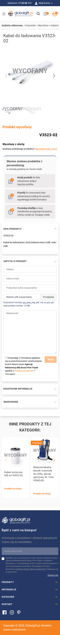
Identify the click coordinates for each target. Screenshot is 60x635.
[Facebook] (4, 612)
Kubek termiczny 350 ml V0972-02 (13, 474)
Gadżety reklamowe (12, 25)
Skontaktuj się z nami (46, 148)
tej (9, 572)
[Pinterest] (18, 612)
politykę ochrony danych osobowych (31, 569)
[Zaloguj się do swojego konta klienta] (37, 3)
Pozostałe (30, 25)
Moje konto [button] (45, 3)
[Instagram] (12, 612)
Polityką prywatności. (24, 370)
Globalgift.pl (32, 625)
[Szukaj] (38, 14)
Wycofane (43, 25)
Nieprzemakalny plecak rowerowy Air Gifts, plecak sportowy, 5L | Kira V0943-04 (43, 474)
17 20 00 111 (25, 3)
